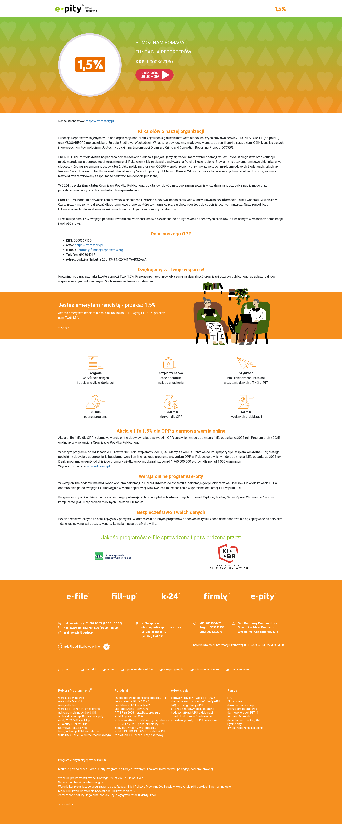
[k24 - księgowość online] (171, 596)
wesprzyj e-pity (174, 669)
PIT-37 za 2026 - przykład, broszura (137, 712)
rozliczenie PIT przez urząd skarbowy (139, 735)
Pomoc (232, 690)
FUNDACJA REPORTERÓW (163, 52)
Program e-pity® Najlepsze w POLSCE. (83, 760)
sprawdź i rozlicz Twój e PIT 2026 (193, 698)
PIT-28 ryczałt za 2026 (129, 716)
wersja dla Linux (68, 705)
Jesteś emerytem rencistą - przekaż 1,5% (107, 305)
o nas (110, 669)
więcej (62, 327)
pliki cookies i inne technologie (211, 786)
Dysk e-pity (234, 724)
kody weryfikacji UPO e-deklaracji (192, 712)
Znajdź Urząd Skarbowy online (80, 646)
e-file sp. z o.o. (134, 778)
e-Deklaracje (180, 690)
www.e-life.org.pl (98, 466)
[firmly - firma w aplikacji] (217, 597)
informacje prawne (207, 669)
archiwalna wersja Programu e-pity (80, 716)
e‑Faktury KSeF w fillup (72, 724)
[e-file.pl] (78, 596)
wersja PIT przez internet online (79, 709)
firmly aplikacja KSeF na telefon (78, 731)
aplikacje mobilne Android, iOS (77, 712)
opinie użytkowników (139, 669)
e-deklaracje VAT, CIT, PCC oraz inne (194, 720)
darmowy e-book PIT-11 (242, 712)
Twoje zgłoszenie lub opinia (245, 727)
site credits (65, 804)
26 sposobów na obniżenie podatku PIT (140, 698)
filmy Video (234, 701)
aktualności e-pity (239, 716)
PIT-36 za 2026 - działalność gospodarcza (142, 720)
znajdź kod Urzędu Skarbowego (191, 716)
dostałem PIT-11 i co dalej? (132, 705)
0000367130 (154, 62)
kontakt (91, 669)
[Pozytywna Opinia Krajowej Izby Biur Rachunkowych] (229, 556)
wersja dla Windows (71, 698)
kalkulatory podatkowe (242, 709)
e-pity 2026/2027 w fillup (74, 720)
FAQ (229, 698)
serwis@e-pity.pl (82, 632)
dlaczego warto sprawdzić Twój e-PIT (196, 701)
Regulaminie (125, 786)
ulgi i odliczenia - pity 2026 (132, 709)
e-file (63, 669)
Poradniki (121, 690)
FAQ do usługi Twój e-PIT (187, 705)
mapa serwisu (240, 669)
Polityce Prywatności (148, 786)
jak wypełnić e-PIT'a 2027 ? (132, 701)
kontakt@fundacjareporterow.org (100, 250)
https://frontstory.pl (100, 121)
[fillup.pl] (124, 597)
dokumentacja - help (240, 705)
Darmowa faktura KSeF (73, 727)
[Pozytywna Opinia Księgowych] (113, 556)
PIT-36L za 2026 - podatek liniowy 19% (139, 724)
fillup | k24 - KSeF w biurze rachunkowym (84, 735)
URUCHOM (150, 75)
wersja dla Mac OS (70, 701)
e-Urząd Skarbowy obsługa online (192, 709)
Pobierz (75, 689)
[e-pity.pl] (263, 597)
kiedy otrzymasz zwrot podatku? (136, 727)
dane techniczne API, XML (244, 720)
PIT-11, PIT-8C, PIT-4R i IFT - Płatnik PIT (140, 731)
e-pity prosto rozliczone (76, 8)
